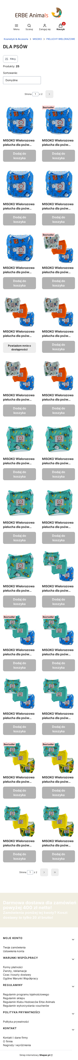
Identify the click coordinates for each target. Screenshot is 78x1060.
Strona (28, 94)
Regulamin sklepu (14, 998)
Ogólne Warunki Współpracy (20, 978)
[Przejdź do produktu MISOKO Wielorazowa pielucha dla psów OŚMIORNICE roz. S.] (19, 184)
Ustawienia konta (13, 951)
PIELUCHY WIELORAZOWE (60, 39)
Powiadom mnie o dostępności (19, 347)
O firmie (8, 1041)
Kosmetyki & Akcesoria (16, 39)
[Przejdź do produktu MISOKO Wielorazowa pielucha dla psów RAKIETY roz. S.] (19, 502)
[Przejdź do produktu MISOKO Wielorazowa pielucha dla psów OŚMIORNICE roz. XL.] (58, 184)
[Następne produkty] (44, 872)
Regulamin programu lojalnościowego (26, 994)
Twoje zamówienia (14, 947)
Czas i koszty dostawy (17, 974)
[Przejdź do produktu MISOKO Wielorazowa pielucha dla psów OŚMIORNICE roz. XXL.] (19, 247)
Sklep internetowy (35, 1055)
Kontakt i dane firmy (15, 1037)
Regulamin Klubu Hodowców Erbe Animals (29, 1001)
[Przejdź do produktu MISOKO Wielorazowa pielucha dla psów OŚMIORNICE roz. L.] (19, 120)
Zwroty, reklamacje (15, 970)
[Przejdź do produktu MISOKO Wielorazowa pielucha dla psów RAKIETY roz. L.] (19, 439)
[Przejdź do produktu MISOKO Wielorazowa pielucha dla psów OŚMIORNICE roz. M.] (58, 120)
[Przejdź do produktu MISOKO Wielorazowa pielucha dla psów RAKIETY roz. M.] (58, 439)
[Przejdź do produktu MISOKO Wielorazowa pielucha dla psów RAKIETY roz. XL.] (58, 502)
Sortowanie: (10, 72)
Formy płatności (13, 967)
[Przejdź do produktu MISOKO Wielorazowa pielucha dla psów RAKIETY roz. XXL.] (19, 566)
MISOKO (37, 39)
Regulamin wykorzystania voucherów (26, 1005)
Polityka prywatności (16, 1021)
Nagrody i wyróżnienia (17, 1045)
